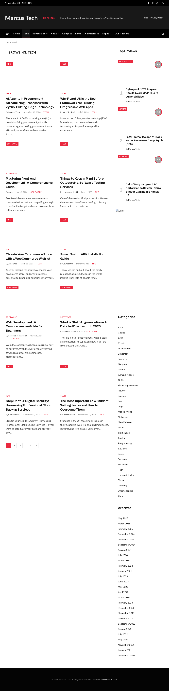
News (78, 33)
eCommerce (124, 348)
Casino (121, 332)
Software (12, 144)
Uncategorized (125, 490)
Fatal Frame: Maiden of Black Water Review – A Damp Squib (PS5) (144, 141)
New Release (92, 33)
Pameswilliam (69, 414)
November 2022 (126, 613)
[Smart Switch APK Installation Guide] (84, 231)
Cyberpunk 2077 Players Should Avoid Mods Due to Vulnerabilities (142, 93)
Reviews (123, 156)
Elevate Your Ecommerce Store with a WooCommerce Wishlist (29, 256)
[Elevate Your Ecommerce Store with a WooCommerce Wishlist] (30, 231)
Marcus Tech (14, 112)
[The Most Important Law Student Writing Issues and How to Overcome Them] (84, 378)
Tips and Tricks (126, 475)
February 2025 (125, 528)
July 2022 (123, 634)
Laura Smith (68, 263)
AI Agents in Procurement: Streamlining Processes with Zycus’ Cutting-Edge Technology (30, 103)
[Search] (162, 33)
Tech (26, 33)
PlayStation (38, 33)
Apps (120, 327)
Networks (123, 417)
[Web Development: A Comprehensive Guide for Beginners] (30, 299)
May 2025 (123, 518)
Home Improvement (128, 385)
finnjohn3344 (14, 414)
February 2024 (125, 565)
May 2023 (123, 586)
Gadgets (67, 33)
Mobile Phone (125, 411)
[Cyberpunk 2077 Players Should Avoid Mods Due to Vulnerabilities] (140, 72)
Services (122, 459)
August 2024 (125, 549)
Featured (122, 359)
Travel (121, 480)
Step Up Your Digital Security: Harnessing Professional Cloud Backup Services (28, 405)
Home (16, 33)
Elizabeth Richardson (17, 335)
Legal (120, 406)
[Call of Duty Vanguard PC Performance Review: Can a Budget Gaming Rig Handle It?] (140, 167)
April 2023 (123, 592)
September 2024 (126, 544)
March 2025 (124, 523)
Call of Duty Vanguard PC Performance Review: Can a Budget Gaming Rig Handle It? (143, 190)
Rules (145, 17)
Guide (121, 380)
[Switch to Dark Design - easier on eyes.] (162, 3)
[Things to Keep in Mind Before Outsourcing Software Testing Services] (84, 155)
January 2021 (125, 650)
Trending (122, 485)
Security (122, 453)
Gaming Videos (126, 374)
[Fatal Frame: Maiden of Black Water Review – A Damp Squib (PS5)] (140, 120)
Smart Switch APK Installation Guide (82, 256)
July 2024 (123, 555)
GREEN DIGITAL (25, 3)
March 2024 (124, 560)
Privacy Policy (157, 17)
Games (122, 109)
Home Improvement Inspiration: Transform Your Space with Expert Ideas (93, 17)
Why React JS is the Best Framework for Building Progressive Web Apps (78, 103)
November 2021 (126, 644)
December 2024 (126, 534)
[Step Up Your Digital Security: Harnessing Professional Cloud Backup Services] (30, 378)
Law (120, 401)
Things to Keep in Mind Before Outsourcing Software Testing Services (82, 183)
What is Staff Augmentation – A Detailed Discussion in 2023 (83, 324)
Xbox (54, 33)
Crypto (121, 343)
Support (107, 33)
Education (123, 353)
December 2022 (126, 607)
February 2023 (125, 602)
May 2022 (123, 639)
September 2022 (126, 623)
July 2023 (123, 576)
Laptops (122, 395)
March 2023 (124, 597)
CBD (120, 337)
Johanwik (12, 263)
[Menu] (7, 33)
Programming (125, 443)
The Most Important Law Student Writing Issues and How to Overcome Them (84, 405)
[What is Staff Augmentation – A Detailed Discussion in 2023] (84, 299)
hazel (65, 331)
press (10, 192)
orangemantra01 (70, 192)
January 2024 (125, 571)
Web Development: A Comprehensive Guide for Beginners (24, 326)
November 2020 (126, 655)
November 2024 (126, 539)
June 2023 (123, 581)
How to (122, 390)
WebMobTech (69, 112)
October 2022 (125, 618)
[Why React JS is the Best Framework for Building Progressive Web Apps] (84, 75)
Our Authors (122, 33)
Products (123, 438)
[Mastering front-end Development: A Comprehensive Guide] (30, 155)
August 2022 (125, 629)
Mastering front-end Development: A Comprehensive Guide (29, 183)
